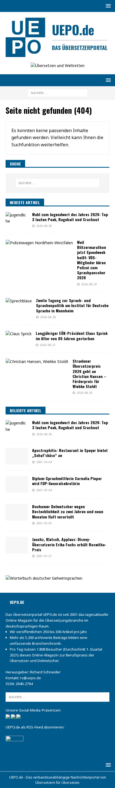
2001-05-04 (44, 490)
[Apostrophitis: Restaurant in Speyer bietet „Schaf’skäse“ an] (17, 456)
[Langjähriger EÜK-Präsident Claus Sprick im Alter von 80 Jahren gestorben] (19, 334)
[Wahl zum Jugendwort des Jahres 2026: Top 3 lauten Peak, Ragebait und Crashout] (17, 218)
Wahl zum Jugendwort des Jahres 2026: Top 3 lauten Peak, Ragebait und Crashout (70, 216)
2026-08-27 (47, 345)
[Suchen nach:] (58, 92)
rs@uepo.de (30, 677)
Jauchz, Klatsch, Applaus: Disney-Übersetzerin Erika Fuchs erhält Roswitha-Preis (69, 544)
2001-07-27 (44, 556)
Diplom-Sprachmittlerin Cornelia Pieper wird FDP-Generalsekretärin (67, 480)
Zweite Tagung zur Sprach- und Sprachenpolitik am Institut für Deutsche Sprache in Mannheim (72, 305)
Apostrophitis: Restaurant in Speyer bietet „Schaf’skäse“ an (70, 452)
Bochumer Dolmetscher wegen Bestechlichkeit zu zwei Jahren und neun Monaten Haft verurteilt (67, 511)
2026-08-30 (44, 226)
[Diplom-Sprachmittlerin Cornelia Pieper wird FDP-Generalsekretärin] (17, 484)
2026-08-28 (48, 317)
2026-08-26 (84, 393)
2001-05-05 (44, 523)
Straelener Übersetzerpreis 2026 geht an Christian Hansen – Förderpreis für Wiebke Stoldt (89, 373)
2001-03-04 (44, 462)
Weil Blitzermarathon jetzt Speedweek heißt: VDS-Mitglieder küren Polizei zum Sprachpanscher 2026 (91, 259)
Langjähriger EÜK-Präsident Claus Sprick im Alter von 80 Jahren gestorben (71, 335)
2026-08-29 (89, 284)
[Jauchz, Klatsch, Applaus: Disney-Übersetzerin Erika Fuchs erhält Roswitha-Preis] (17, 545)
